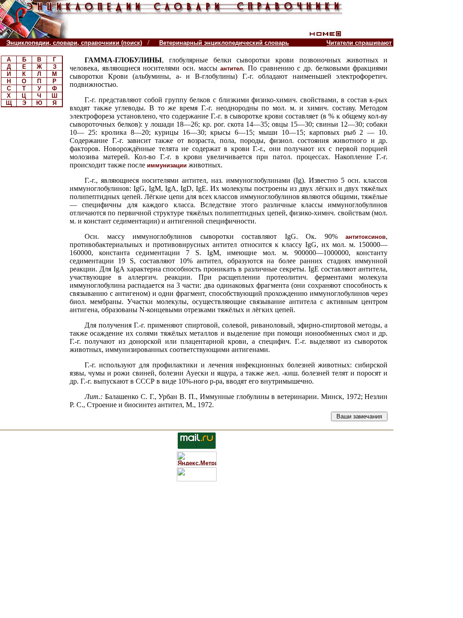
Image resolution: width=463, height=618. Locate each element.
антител (231, 68)
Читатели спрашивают (359, 42)
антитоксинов (365, 236)
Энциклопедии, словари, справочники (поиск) (74, 42)
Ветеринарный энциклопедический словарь (224, 42)
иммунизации (167, 165)
